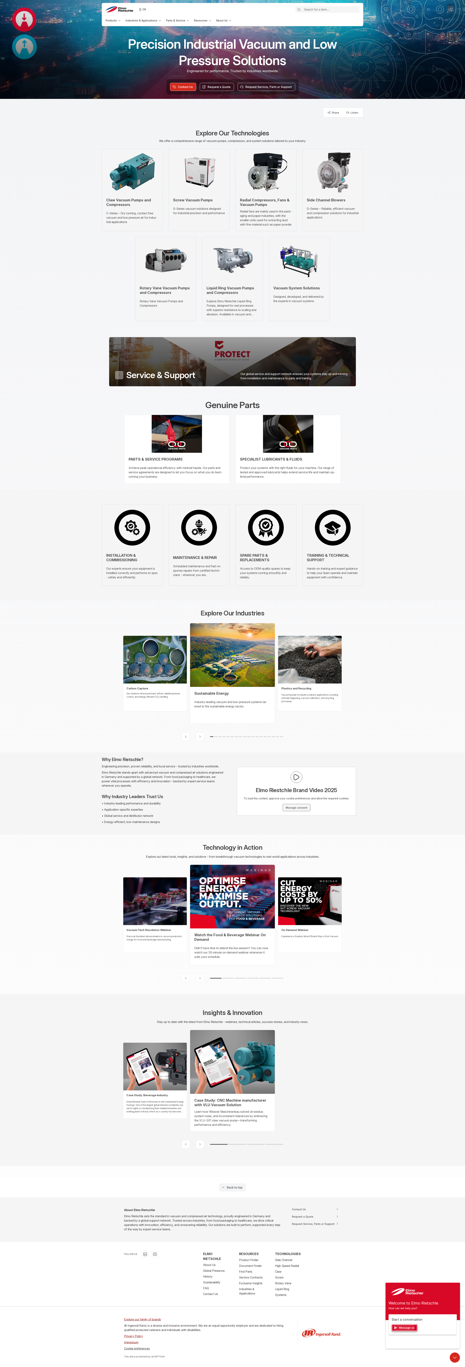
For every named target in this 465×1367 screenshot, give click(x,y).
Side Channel (283, 1260)
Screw (279, 1277)
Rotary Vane (283, 1283)
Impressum (131, 1342)
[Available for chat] (455, 1357)
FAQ (206, 1288)
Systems (280, 1295)
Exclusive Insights (250, 1283)
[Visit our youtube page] (154, 1254)
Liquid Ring (282, 1289)
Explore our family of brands (142, 1319)
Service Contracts (251, 1277)
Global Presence (214, 1270)
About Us (209, 1265)
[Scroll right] (200, 736)
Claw (278, 1271)
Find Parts (245, 1271)
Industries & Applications (247, 1291)
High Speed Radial (287, 1266)
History (208, 1276)
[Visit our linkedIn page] (145, 1254)
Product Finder (248, 1260)
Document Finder (250, 1266)
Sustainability (211, 1282)
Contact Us (210, 1294)
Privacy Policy (133, 1336)
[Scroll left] (186, 736)
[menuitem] (113, 20)
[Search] (299, 9)
